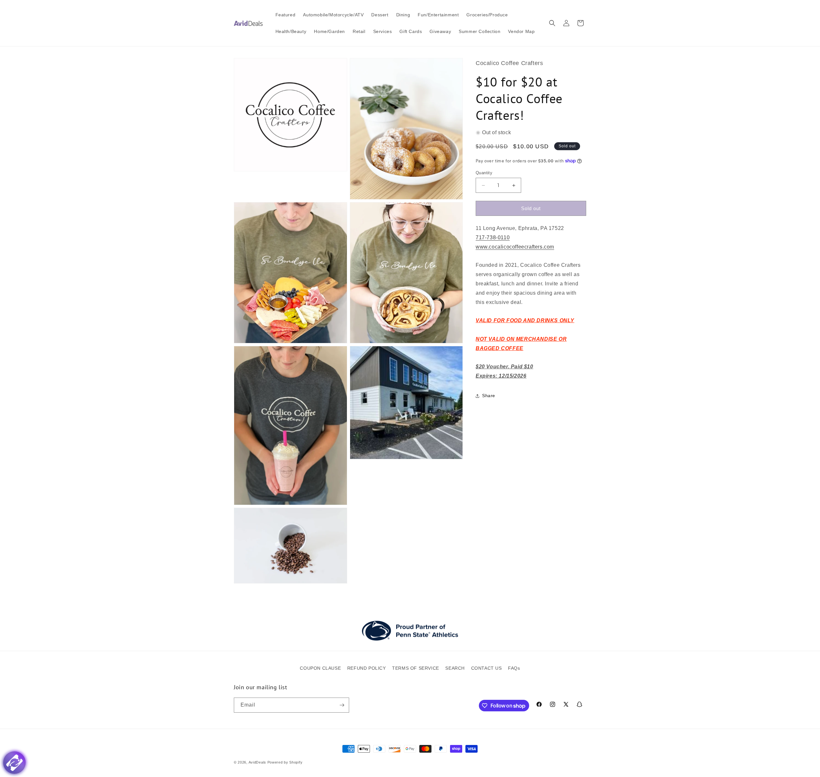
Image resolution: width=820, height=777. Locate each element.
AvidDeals (257, 762)
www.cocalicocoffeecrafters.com (515, 246)
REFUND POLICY (366, 668)
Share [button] (488, 395)
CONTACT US (486, 668)
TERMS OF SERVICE (415, 668)
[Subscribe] (342, 705)
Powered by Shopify (285, 762)
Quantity (484, 172)
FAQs (514, 668)
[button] (552, 23)
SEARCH (455, 668)
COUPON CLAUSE (320, 668)
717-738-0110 (493, 237)
